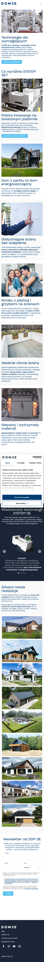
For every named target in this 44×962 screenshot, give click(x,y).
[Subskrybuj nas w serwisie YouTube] (14, 946)
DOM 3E (6, 881)
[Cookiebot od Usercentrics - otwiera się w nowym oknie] (33, 457)
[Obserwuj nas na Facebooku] (3, 946)
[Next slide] (39, 551)
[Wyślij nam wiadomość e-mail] (19, 946)
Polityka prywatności (9, 938)
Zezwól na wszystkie (22, 497)
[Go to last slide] (4, 551)
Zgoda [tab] (7, 463)
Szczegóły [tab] (20, 463)
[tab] (18, 573)
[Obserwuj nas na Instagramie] (9, 946)
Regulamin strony (8, 942)
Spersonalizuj (21, 503)
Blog (3, 931)
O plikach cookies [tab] (35, 463)
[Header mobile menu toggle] (41, 3)
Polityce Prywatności (31, 888)
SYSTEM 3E (13, 881)
